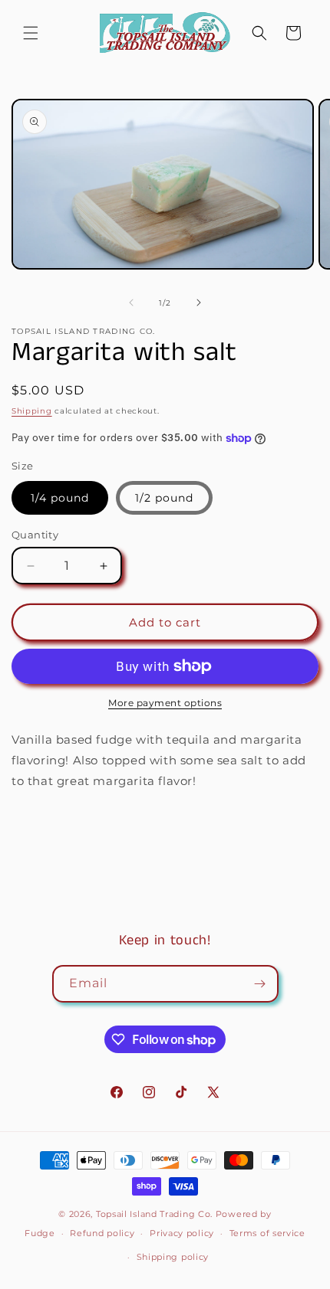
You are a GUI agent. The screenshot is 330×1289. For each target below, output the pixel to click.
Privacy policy (182, 1233)
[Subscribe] (260, 984)
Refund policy (102, 1233)
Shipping (32, 411)
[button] (31, 33)
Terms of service (267, 1233)
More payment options (165, 702)
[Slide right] (199, 302)
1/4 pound (60, 498)
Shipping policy (173, 1256)
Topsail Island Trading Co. (154, 1214)
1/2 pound (164, 498)
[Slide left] (131, 302)
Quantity (35, 534)
